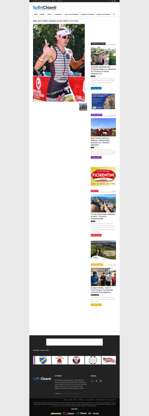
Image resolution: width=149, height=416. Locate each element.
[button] (114, 14)
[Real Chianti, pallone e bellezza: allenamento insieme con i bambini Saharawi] (103, 127)
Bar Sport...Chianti (112, 264)
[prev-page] (92, 162)
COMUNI (42, 14)
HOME (35, 14)
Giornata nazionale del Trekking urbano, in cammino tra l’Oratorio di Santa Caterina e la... (103, 70)
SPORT (49, 14)
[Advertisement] (87, 7)
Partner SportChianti (103, 14)
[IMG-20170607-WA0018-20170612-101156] (59, 101)
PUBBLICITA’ (59, 1)
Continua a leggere (96, 88)
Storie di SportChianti (88, 14)
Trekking (93, 76)
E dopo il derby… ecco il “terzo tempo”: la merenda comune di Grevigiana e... (102, 290)
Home (34, 18)
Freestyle (114, 191)
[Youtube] (115, 1)
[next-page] (94, 162)
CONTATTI (54, 1)
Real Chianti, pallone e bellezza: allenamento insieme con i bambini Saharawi (100, 141)
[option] (41, 361)
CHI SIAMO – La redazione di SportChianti (41, 1)
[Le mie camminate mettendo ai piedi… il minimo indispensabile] (103, 203)
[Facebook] (109, 1)
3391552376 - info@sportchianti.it (70, 393)
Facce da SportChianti (72, 14)
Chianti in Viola (112, 115)
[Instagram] (112, 1)
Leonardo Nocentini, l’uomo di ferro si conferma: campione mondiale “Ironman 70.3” (55, 18)
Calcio (92, 147)
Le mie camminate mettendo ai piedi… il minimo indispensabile (103, 216)
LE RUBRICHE (58, 14)
